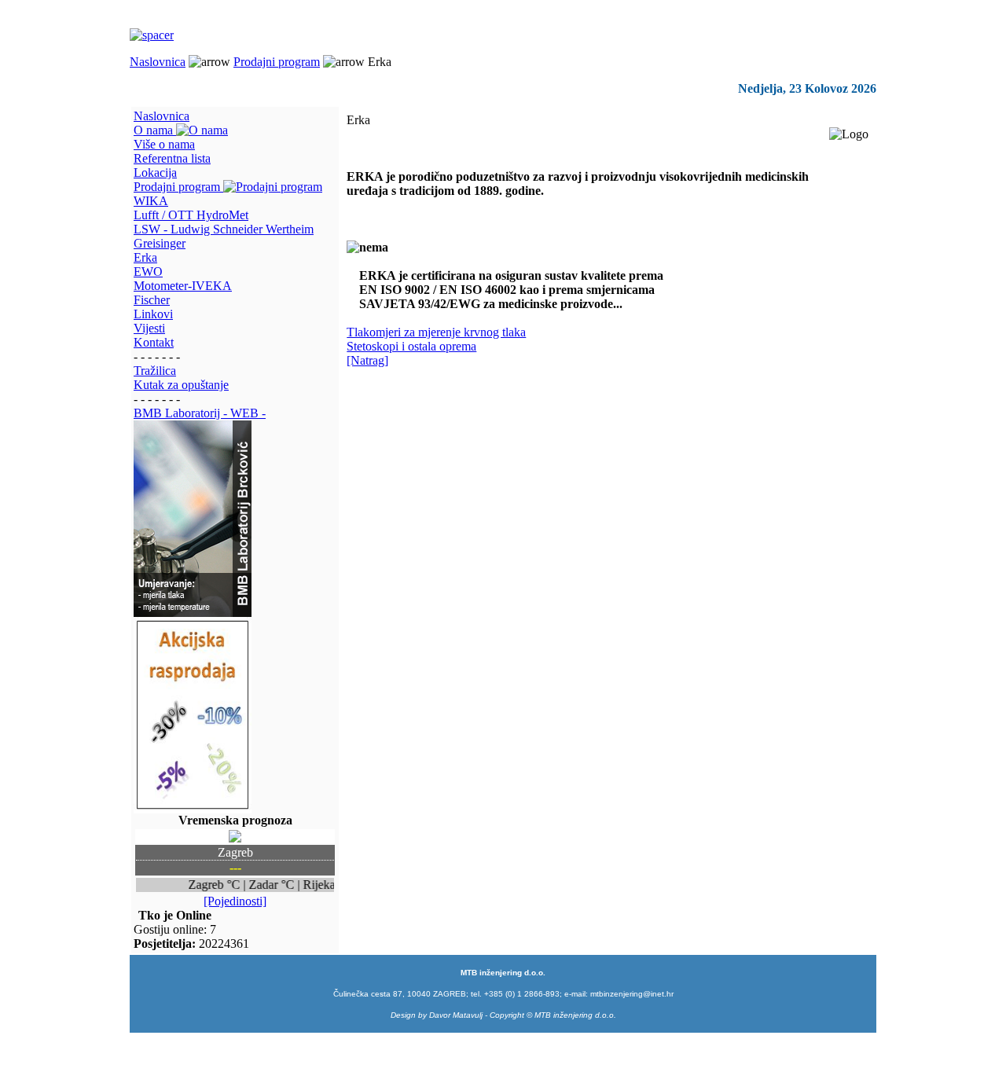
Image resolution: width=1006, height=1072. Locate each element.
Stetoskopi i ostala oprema (411, 346)
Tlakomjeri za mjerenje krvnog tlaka (436, 332)
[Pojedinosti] (235, 901)
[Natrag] (367, 360)
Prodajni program (276, 61)
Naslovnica (157, 61)
